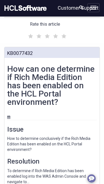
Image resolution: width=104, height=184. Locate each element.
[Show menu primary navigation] (93, 7)
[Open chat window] (91, 178)
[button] (81, 7)
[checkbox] (30, 34)
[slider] (47, 35)
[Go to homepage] (24, 8)
